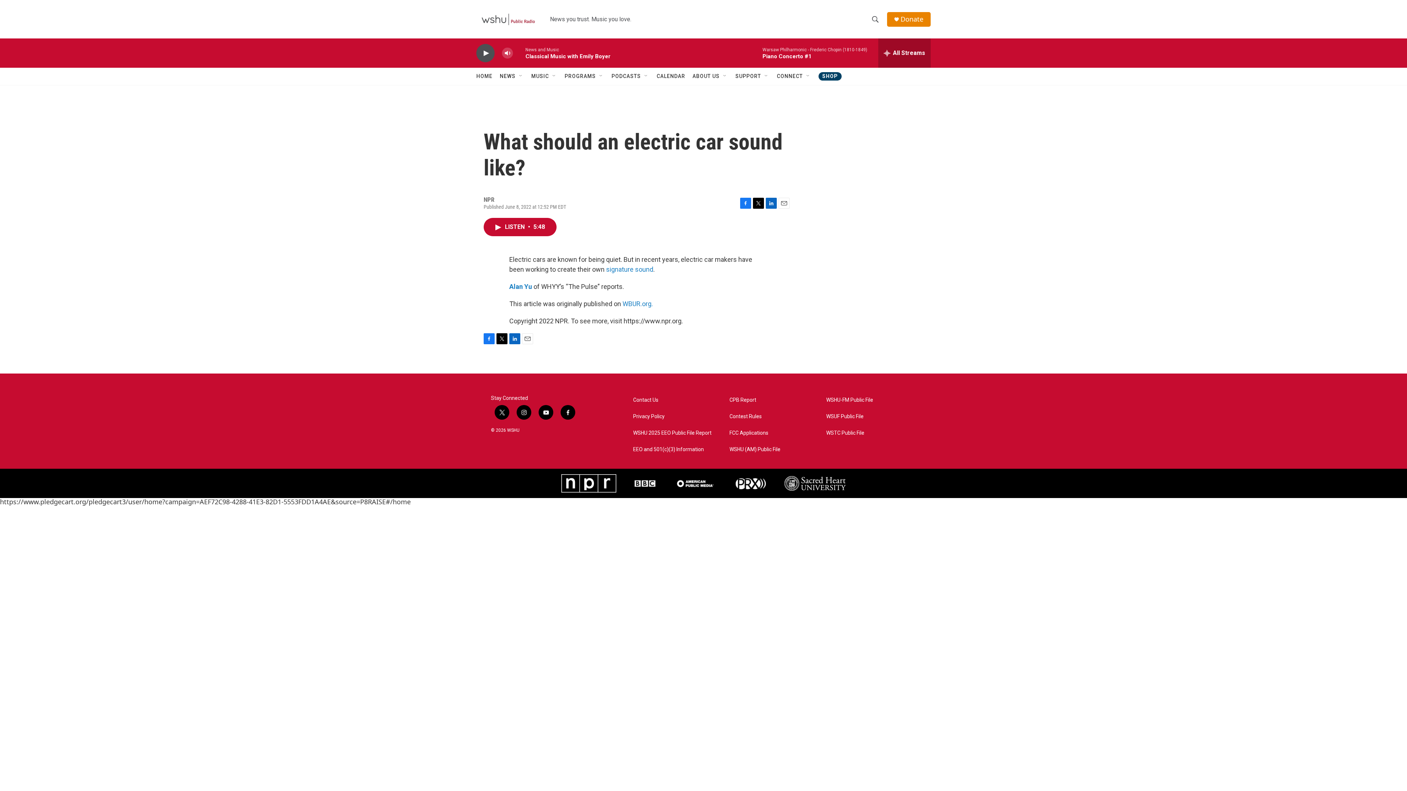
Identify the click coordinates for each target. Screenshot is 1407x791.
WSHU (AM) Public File (755, 449)
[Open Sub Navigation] (521, 76)
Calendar (671, 76)
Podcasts (626, 76)
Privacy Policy (649, 416)
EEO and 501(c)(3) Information (668, 449)
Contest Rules (746, 416)
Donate (912, 19)
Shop (830, 76)
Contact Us (645, 400)
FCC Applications (749, 433)
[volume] (507, 53)
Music (540, 76)
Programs (580, 76)
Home (484, 76)
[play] (485, 53)
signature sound (629, 269)
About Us (706, 76)
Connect (790, 76)
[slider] (519, 53)
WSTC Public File (845, 433)
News (508, 76)
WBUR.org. (638, 304)
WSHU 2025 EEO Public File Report (672, 433)
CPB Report (743, 400)
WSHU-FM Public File (849, 400)
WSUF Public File (845, 416)
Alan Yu (520, 286)
